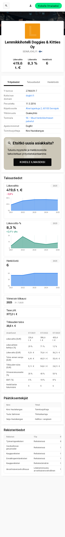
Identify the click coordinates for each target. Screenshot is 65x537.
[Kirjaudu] (30, 6)
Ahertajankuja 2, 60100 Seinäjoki (42, 108)
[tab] (13, 82)
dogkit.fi (30, 95)
